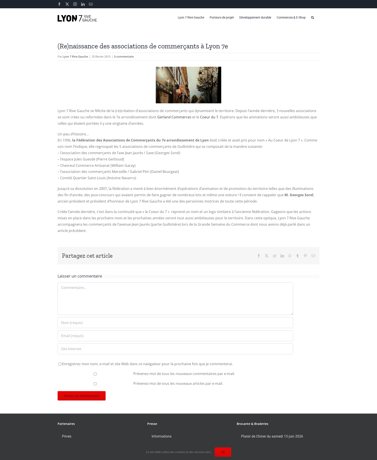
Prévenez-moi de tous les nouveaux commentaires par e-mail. (184, 373)
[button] (312, 17)
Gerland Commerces (174, 117)
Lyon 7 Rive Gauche (75, 56)
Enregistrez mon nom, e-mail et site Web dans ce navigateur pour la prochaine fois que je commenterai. (147, 363)
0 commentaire (124, 56)
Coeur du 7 (209, 117)
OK (223, 452)
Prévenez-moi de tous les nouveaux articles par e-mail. (178, 383)
